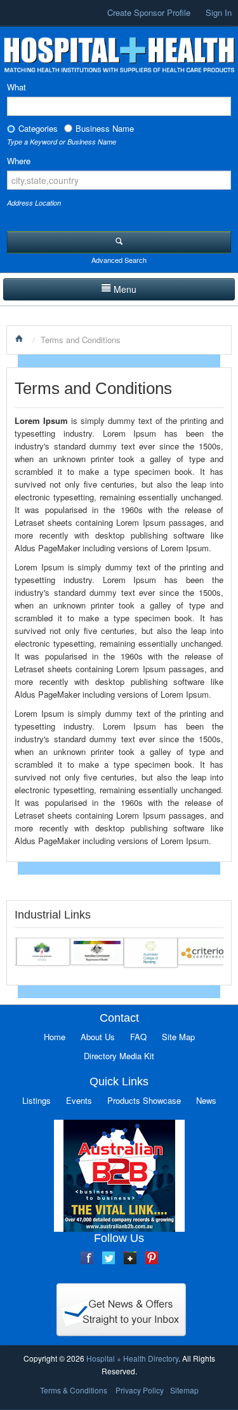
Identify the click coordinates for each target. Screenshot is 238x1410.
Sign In (219, 12)
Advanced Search (119, 260)
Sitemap (184, 1390)
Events (79, 1100)
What (16, 87)
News (206, 1100)
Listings (36, 1100)
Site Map (178, 1037)
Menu (125, 289)
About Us (98, 1037)
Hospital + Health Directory (132, 1358)
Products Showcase (144, 1100)
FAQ (138, 1037)
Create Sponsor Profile (148, 12)
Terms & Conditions (73, 1390)
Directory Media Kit (119, 1056)
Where (18, 161)
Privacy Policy (140, 1390)
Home (54, 1037)
